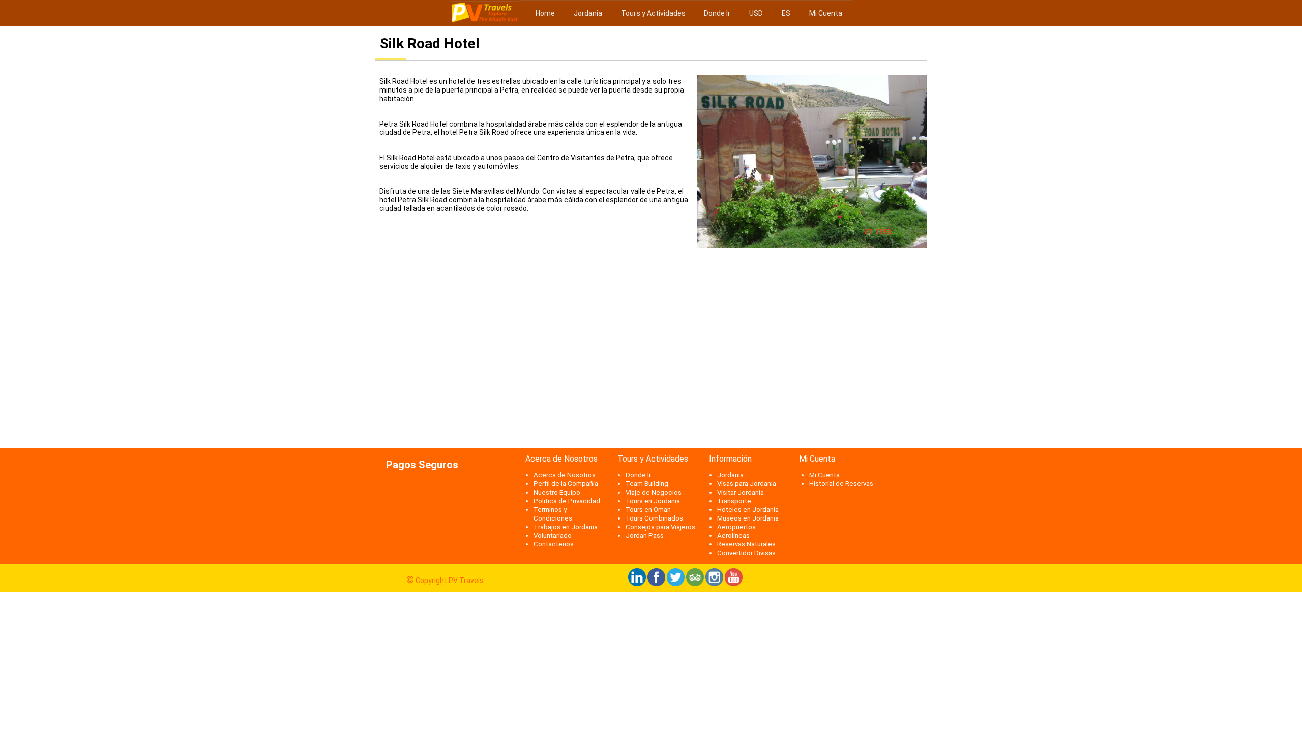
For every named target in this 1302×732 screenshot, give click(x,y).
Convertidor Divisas (746, 553)
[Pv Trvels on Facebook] (656, 584)
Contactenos (554, 544)
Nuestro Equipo (557, 492)
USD (756, 13)
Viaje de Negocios (654, 492)
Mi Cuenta (825, 13)
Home (544, 13)
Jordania (587, 13)
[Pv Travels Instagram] (714, 584)
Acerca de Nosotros (565, 475)
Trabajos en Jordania (566, 527)
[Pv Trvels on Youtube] (734, 584)
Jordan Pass (645, 535)
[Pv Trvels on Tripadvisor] (695, 584)
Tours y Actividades (653, 13)
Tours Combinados (654, 518)
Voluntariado (553, 535)
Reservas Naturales (746, 544)
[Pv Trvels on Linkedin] (637, 584)
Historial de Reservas (841, 483)
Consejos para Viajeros (660, 527)
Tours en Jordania (653, 501)
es (786, 13)
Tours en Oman (648, 509)
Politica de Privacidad (567, 501)
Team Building (647, 483)
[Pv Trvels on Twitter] (676, 584)
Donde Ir (717, 13)
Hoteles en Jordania (748, 509)
